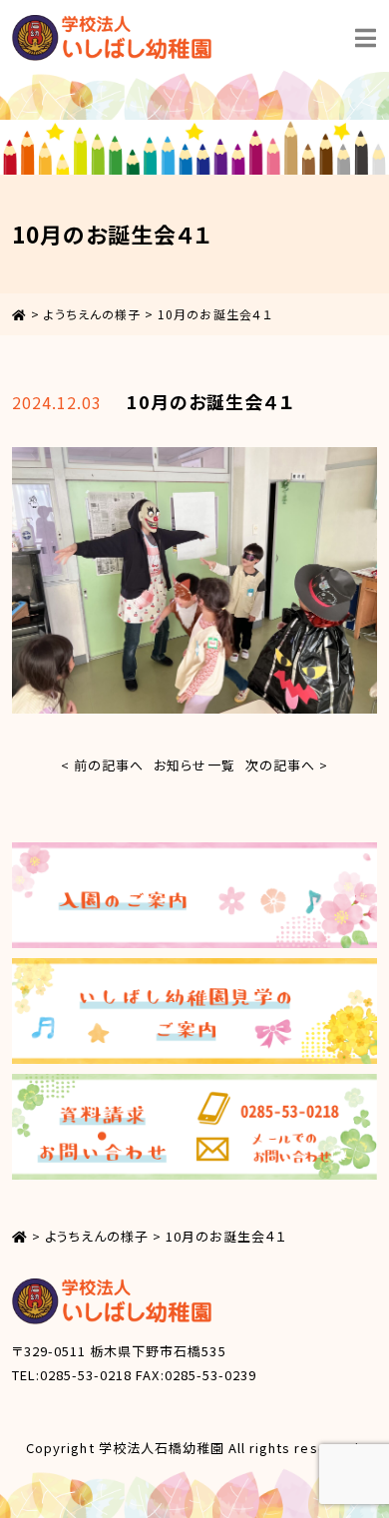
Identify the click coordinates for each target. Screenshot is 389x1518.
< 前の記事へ (102, 765)
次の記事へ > (286, 765)
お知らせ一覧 (194, 765)
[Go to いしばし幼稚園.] (19, 313)
